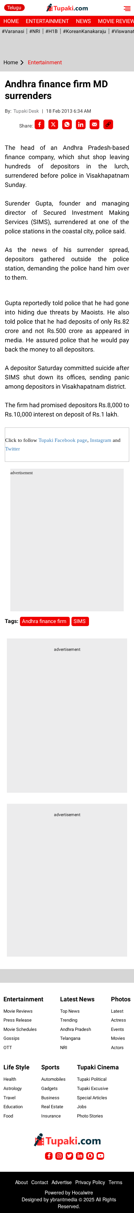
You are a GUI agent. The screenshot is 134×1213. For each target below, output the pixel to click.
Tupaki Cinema (98, 1067)
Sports (50, 1067)
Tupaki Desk (26, 111)
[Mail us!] (100, 1156)
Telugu (14, 7)
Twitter (12, 449)
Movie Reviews (18, 1011)
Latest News (77, 999)
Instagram (100, 440)
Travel (9, 1097)
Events (117, 1029)
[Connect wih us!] (79, 1156)
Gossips (11, 1038)
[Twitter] (53, 124)
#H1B (51, 31)
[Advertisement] (67, 544)
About (21, 1182)
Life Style (16, 1067)
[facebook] (39, 124)
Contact (39, 1182)
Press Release (17, 1020)
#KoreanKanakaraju (84, 31)
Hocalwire (82, 1192)
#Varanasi (13, 31)
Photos (121, 999)
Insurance (51, 1116)
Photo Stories (90, 1116)
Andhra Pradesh (75, 1029)
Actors (117, 1047)
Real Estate (52, 1106)
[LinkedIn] (81, 124)
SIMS (80, 621)
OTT (7, 1047)
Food (8, 1116)
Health (9, 1079)
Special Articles (92, 1097)
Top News (70, 1011)
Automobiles (53, 1079)
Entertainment (47, 21)
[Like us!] (49, 1156)
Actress (118, 1020)
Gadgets (49, 1088)
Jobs (82, 1106)
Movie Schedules (20, 1029)
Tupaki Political (92, 1079)
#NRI (34, 31)
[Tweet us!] (59, 1156)
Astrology (12, 1088)
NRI (63, 1047)
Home (11, 21)
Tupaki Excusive (92, 1088)
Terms (115, 1182)
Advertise (62, 1182)
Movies (118, 1038)
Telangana (70, 1038)
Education (13, 1106)
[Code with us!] (90, 1156)
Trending (68, 1020)
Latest (117, 1011)
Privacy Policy (90, 1182)
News (83, 21)
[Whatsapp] (67, 124)
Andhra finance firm (45, 621)
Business (50, 1097)
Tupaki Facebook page (62, 440)
